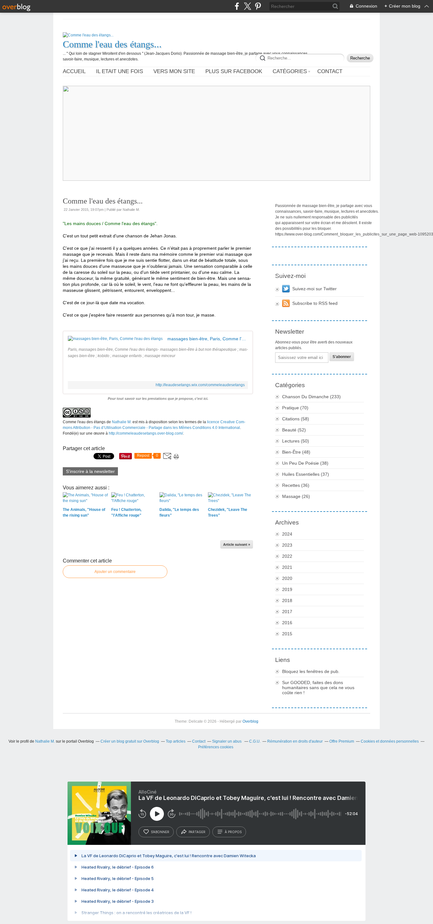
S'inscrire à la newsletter (90, 471)
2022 (287, 556)
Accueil (74, 71)
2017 (287, 611)
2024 (287, 534)
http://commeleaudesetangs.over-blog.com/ (146, 433)
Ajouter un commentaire (115, 571)
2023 (287, 545)
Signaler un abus (227, 741)
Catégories (290, 71)
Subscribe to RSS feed (315, 303)
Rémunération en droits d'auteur (295, 741)
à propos (233, 832)
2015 (287, 633)
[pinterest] (258, 6)
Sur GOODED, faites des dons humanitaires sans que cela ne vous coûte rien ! (318, 687)
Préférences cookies (215, 747)
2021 (287, 567)
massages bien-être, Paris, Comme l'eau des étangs (207, 338)
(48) (296, 452)
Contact (329, 71)
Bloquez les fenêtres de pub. (310, 671)
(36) (295, 485)
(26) (296, 496)
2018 (287, 600)
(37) (305, 474)
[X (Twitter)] (247, 6)
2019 (287, 589)
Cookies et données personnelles (390, 741)
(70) (295, 407)
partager (197, 832)
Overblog (250, 721)
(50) (295, 440)
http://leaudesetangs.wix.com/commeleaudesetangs (200, 385)
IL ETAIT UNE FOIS (119, 71)
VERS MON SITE (174, 71)
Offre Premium (341, 741)
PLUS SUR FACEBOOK (233, 71)
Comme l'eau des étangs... (112, 44)
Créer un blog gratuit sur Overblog (129, 741)
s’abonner (160, 832)
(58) (295, 418)
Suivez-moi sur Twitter (314, 288)
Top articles (175, 741)
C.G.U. (255, 741)
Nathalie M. (122, 422)
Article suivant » (236, 544)
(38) (305, 463)
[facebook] (237, 6)
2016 (287, 622)
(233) (311, 396)
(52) (294, 429)
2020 (287, 578)
